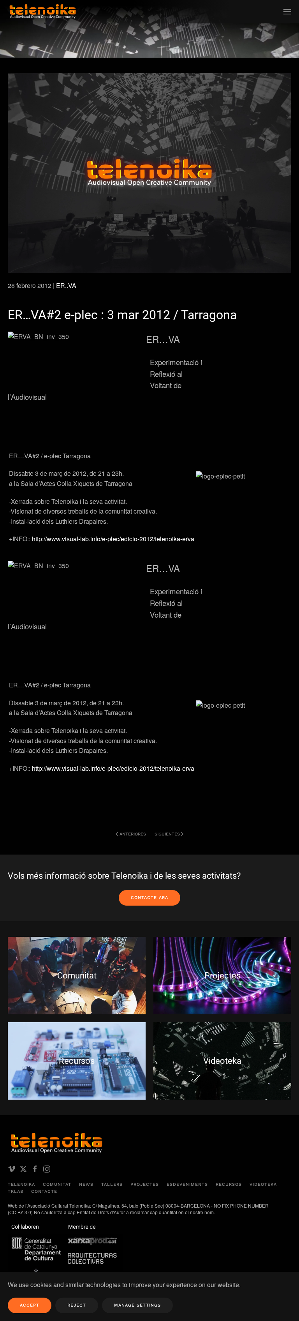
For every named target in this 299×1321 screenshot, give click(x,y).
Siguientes (167, 834)
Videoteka (263, 1184)
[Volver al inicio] (43, 11)
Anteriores (133, 834)
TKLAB (15, 1191)
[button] (287, 11)
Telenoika (21, 1184)
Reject (76, 1305)
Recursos (229, 1184)
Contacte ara (149, 897)
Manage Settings (137, 1305)
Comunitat (57, 1184)
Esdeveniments (187, 1184)
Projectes (144, 1184)
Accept (29, 1305)
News (86, 1184)
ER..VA (66, 285)
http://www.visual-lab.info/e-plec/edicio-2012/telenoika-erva (113, 538)
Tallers (112, 1184)
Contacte (44, 1191)
